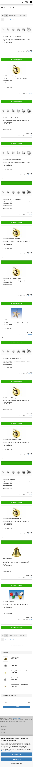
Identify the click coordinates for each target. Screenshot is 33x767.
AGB (2, 735)
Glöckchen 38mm (7, 558)
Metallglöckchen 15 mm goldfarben (12, 76)
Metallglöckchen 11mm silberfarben (12, 36)
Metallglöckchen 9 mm (8, 601)
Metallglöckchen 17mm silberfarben (12, 199)
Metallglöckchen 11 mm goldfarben (12, 278)
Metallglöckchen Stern (8, 320)
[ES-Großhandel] (3, 2)
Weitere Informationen (16, 763)
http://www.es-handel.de (17, 718)
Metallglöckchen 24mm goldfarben (12, 518)
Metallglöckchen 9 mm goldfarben (11, 238)
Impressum (4, 729)
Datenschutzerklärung (6, 750)
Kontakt (3, 732)
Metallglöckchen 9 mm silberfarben (12, 117)
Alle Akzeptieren (16, 754)
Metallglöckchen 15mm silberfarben (12, 159)
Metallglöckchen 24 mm (9, 479)
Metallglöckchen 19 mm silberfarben (12, 358)
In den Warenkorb (16, 59)
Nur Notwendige (16, 759)
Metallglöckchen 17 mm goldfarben (12, 397)
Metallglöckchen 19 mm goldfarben (12, 439)
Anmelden (16, 707)
